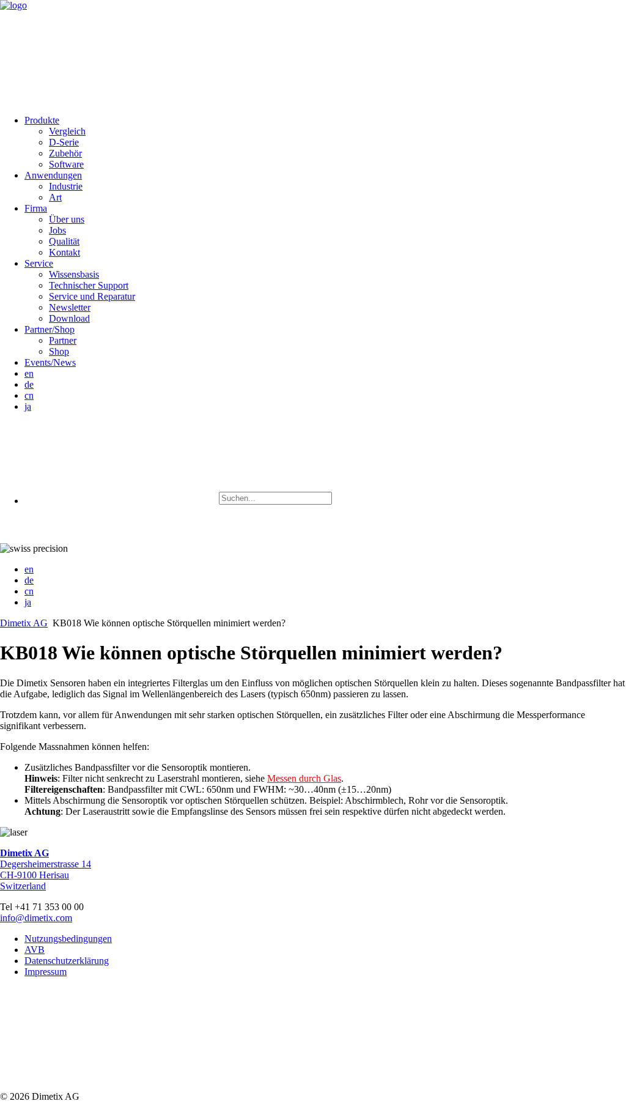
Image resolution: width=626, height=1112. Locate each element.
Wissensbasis (74, 274)
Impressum (45, 971)
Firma (35, 208)
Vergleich (67, 131)
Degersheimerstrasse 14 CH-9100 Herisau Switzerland (45, 869)
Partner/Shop (49, 329)
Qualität (64, 241)
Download (69, 318)
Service (38, 263)
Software (66, 164)
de (29, 384)
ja (27, 406)
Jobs (57, 230)
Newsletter (69, 307)
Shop (59, 351)
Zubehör (65, 153)
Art (55, 197)
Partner (62, 340)
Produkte (41, 120)
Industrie (66, 186)
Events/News (50, 362)
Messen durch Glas (304, 778)
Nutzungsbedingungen (68, 938)
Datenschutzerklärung (66, 960)
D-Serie (64, 142)
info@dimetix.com (36, 918)
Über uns (66, 219)
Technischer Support (88, 285)
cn (29, 395)
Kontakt (64, 252)
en (29, 373)
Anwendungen (53, 175)
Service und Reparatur (92, 296)
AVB (34, 949)
